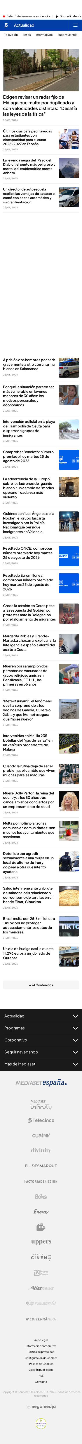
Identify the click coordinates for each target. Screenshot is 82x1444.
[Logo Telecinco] (41, 1120)
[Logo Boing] (41, 1196)
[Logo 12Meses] (41, 1273)
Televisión (11, 34)
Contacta (41, 1381)
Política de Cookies (41, 1363)
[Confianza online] (41, 1427)
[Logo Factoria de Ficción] (41, 1181)
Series (27, 34)
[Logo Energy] (41, 1211)
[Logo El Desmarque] (41, 1165)
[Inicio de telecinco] (6, 25)
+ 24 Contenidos (41, 985)
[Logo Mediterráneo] (41, 1319)
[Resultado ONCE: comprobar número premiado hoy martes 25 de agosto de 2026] (69, 556)
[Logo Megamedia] (43, 1406)
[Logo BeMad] (41, 1227)
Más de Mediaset (19, 1063)
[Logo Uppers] (41, 1242)
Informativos (44, 34)
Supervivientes (67, 34)
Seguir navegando (21, 1051)
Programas (14, 1027)
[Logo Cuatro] (41, 1135)
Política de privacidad (41, 1351)
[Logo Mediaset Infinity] (41, 1104)
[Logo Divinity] (41, 1150)
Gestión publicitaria (41, 1369)
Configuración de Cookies (41, 1358)
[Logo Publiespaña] (41, 1303)
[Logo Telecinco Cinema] (41, 1258)
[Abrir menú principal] (75, 25)
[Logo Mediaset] (41, 1085)
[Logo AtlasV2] (41, 1288)
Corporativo (15, 1039)
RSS (41, 1375)
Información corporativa (41, 1346)
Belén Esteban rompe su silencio (28, 16)
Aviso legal (41, 1340)
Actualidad (24, 25)
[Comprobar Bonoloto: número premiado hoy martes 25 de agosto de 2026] (69, 460)
